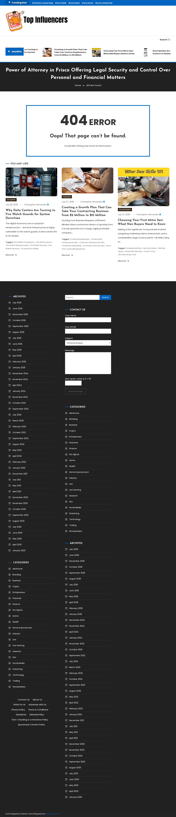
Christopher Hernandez (35, 204)
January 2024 (19, 391)
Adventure (18, 568)
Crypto (16, 586)
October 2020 (19, 509)
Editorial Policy (37, 714)
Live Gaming (18, 645)
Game (16, 616)
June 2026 (17, 308)
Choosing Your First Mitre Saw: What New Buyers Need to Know (113, 52)
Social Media (18, 663)
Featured (67, 197)
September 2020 (21, 515)
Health (16, 621)
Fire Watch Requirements (17, 245)
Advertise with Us (37, 704)
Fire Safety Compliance (24, 242)
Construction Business (79, 239)
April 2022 (17, 456)
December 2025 (20, 314)
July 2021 (17, 479)
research (17, 651)
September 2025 (20, 326)
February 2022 (19, 462)
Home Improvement (22, 627)
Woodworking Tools (127, 254)
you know (88, 3)
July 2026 (17, 302)
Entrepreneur (19, 592)
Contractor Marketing (71, 245)
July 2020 (17, 526)
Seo (14, 657)
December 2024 (20, 373)
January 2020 (19, 550)
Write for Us (19, 704)
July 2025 (17, 338)
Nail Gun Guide (149, 248)
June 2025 (17, 344)
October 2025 (19, 320)
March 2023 (18, 420)
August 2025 (18, 332)
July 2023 (17, 414)
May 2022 (17, 450)
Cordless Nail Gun (134, 248)
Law (14, 639)
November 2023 (20, 397)
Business (17, 580)
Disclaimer (21, 714)
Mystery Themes (53, 813)
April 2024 (17, 385)
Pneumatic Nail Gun (133, 251)
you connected (104, 3)
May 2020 (17, 538)
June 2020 (17, 532)
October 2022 (19, 432)
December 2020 (20, 497)
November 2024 (20, 379)
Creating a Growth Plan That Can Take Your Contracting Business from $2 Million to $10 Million (65, 52)
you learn (75, 3)
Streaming (18, 669)
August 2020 (18, 521)
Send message (75, 391)
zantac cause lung (43, 3)
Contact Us (24, 699)
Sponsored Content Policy (31, 724)
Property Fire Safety (29, 248)
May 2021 (17, 485)
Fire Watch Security (38, 245)
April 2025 (17, 355)
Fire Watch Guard (43, 242)
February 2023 (19, 426)
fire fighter (11, 199)
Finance (16, 604)
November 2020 (20, 503)
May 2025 (17, 349)
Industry (16, 633)
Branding (17, 574)
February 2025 (19, 361)
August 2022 (18, 444)
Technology (18, 675)
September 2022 (20, 438)
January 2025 (19, 367)
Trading (16, 680)
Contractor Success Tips (94, 245)
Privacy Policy (18, 709)
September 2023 (20, 408)
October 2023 (19, 403)
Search (163, 39)
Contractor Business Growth (91, 242)
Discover (10, 254)
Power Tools (149, 251)
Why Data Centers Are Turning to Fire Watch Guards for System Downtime (30, 214)
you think (61, 3)
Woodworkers (125, 209)
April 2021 (17, 491)
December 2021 (20, 473)
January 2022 (19, 467)
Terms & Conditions (38, 709)
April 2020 (17, 544)
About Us (37, 699)
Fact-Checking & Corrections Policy (30, 719)
